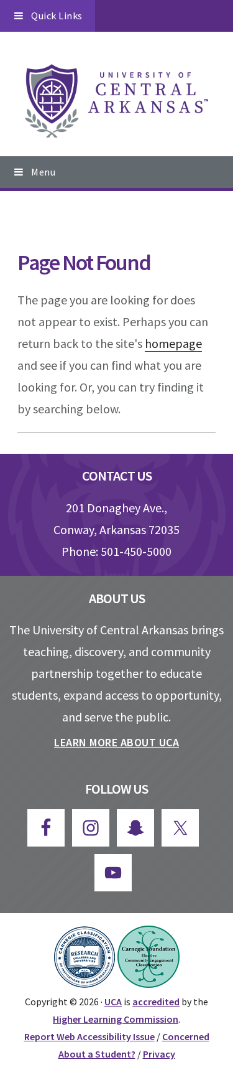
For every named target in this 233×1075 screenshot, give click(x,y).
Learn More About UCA (116, 742)
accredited (156, 1001)
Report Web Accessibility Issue (89, 1036)
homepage (173, 343)
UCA (113, 1001)
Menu (43, 172)
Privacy (159, 1054)
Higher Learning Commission (115, 1019)
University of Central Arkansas (116, 101)
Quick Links (57, 15)
